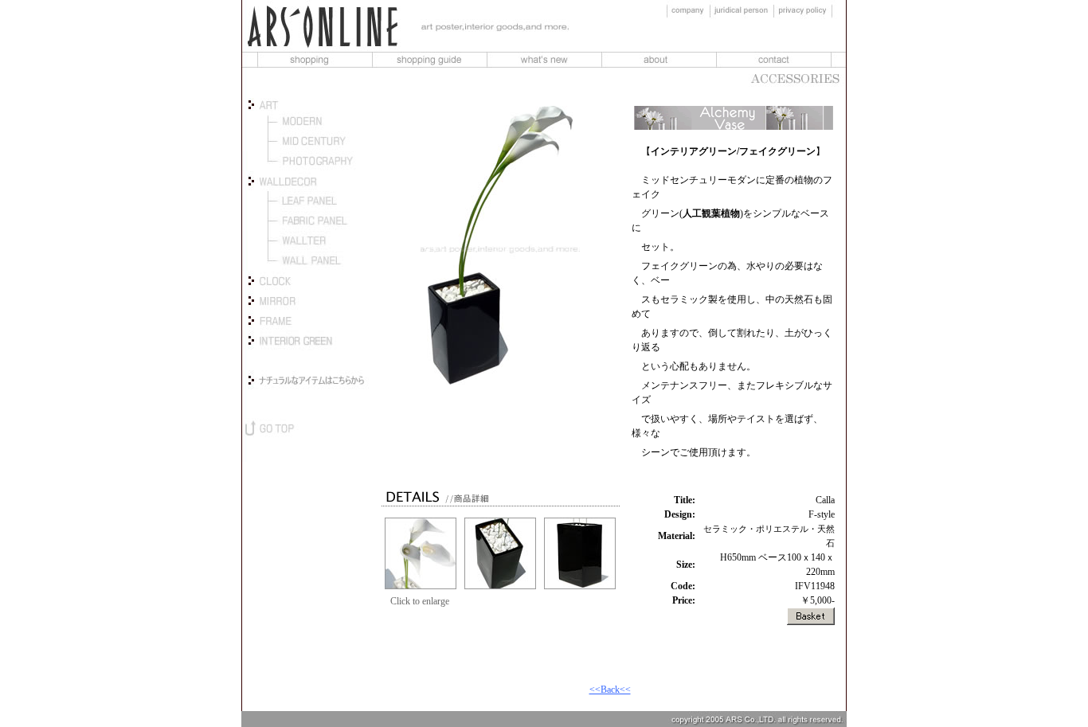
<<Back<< (610, 689)
